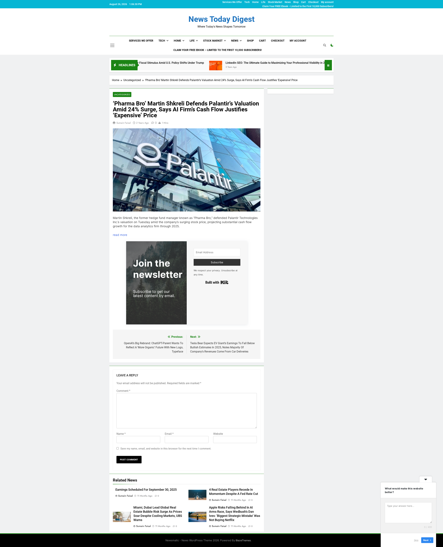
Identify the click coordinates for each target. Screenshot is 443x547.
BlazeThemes (243, 540)
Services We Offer (232, 2)
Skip (416, 540)
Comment (123, 390)
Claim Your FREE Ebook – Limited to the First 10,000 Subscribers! (298, 6)
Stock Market (275, 2)
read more (120, 235)
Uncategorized (122, 94)
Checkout (313, 2)
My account (327, 2)
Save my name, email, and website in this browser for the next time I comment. (165, 448)
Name (121, 433)
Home (255, 2)
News (288, 2)
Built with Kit (216, 282)
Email (169, 433)
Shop (296, 2)
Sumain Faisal (123, 123)
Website (218, 433)
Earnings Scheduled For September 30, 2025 (146, 489)
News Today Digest (221, 19)
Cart (303, 2)
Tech (247, 2)
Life (263, 2)
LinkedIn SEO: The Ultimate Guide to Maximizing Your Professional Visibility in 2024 (247, 62)
